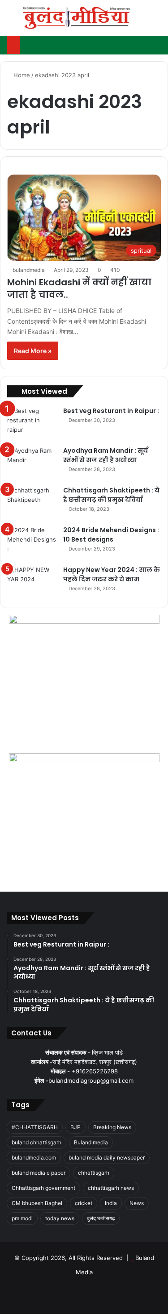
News (136, 1203)
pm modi (22, 1218)
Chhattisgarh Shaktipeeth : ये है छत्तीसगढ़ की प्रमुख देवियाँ (111, 495)
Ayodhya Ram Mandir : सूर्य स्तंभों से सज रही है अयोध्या (105, 455)
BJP (75, 1127)
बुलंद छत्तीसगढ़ (101, 1218)
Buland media (91, 1142)
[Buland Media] (76, 17)
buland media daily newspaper (107, 1157)
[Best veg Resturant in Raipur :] (31, 423)
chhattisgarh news (111, 1188)
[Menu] (11, 21)
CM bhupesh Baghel (37, 1203)
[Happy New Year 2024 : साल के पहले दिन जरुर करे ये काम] (31, 582)
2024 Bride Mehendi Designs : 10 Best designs (111, 535)
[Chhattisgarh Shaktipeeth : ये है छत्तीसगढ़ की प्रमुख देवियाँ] (31, 502)
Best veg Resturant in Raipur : (111, 410)
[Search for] (156, 21)
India (111, 1203)
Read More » (33, 351)
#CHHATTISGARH (35, 1127)
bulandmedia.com (34, 1157)
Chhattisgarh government (43, 1188)
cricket (83, 1203)
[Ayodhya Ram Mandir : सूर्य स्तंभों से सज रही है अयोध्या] (31, 463)
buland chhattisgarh (36, 1142)
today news (59, 1218)
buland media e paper (38, 1172)
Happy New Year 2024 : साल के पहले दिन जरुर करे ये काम (111, 574)
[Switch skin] (141, 21)
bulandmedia (29, 270)
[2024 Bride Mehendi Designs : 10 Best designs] (31, 542)
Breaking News (112, 1127)
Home (21, 75)
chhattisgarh (93, 1172)
